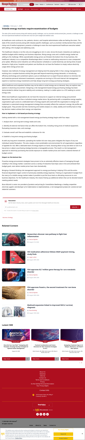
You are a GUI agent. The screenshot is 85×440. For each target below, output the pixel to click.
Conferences (49, 4)
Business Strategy (8, 217)
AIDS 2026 (26, 9)
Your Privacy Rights (43, 386)
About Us (42, 372)
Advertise (42, 374)
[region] (42, 434)
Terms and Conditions (42, 380)
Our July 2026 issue (76, 9)
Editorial (42, 376)
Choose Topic (9, 9)
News (36, 4)
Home (31, 425)
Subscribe (74, 207)
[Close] (82, 434)
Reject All (63, 434)
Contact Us (42, 378)
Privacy (42, 382)
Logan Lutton (33, 257)
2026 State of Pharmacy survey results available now (52, 9)
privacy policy (35, 210)
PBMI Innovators (35, 9)
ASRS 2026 (68, 9)
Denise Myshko (33, 239)
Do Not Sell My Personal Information (42, 384)
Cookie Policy (18, 438)
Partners (57, 4)
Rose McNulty (33, 310)
